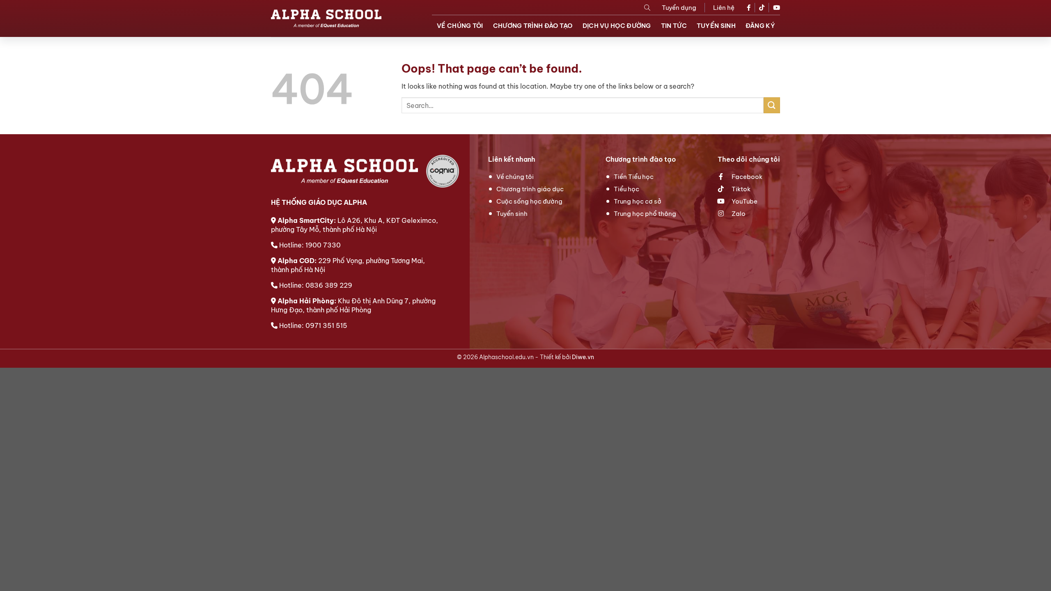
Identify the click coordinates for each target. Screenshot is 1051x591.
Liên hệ (723, 7)
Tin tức (674, 26)
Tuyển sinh (716, 26)
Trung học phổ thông (645, 214)
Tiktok (740, 189)
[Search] (647, 7)
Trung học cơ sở (637, 201)
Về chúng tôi (460, 26)
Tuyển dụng (679, 7)
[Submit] (772, 105)
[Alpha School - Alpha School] (326, 18)
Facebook (746, 177)
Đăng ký (760, 26)
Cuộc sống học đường (529, 201)
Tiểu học (626, 189)
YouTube (743, 201)
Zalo (738, 214)
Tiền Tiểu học (634, 177)
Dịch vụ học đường (617, 26)
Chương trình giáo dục (530, 189)
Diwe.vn (583, 357)
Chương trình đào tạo (533, 26)
